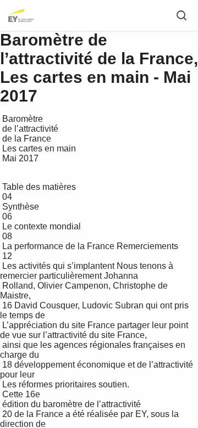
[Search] (181, 15)
